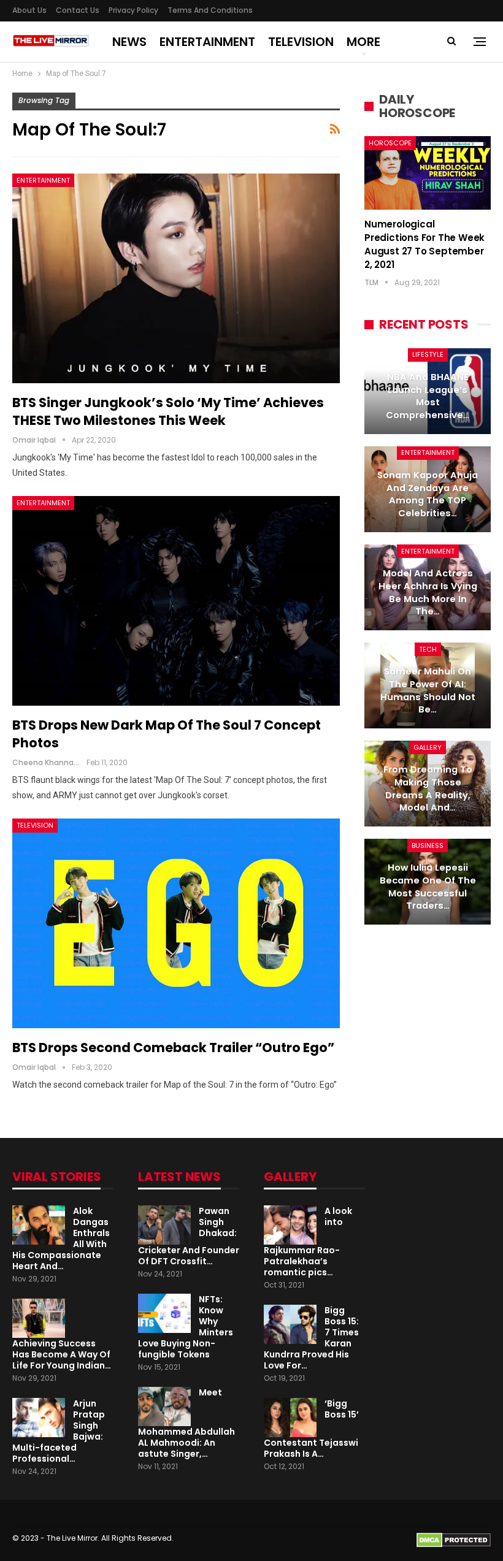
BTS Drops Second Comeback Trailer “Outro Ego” (173, 1047)
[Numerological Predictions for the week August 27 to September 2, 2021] (427, 172)
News (129, 41)
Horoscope (390, 143)
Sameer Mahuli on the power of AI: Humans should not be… (427, 690)
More (363, 41)
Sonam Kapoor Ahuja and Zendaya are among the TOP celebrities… (427, 494)
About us (29, 10)
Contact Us (77, 10)
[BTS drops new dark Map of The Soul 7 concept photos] (176, 601)
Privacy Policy (133, 10)
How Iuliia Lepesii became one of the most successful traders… (428, 886)
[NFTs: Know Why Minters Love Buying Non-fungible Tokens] (164, 1313)
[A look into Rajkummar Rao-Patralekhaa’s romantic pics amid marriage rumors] (290, 1225)
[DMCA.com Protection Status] (454, 1539)
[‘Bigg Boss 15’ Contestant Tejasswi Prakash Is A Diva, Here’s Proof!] (290, 1417)
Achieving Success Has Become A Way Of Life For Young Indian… (61, 1354)
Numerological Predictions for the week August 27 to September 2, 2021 (424, 244)
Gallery (427, 747)
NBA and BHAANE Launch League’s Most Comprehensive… (427, 396)
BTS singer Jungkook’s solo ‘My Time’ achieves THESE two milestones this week (168, 411)
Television (301, 41)
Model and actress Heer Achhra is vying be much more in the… (427, 592)
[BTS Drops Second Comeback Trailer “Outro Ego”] (176, 923)
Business (427, 845)
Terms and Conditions (210, 10)
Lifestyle (427, 354)
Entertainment (207, 41)
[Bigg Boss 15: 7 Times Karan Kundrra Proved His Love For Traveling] (290, 1324)
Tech (428, 649)
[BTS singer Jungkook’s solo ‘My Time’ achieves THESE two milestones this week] (176, 278)
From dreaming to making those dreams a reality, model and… (427, 788)
